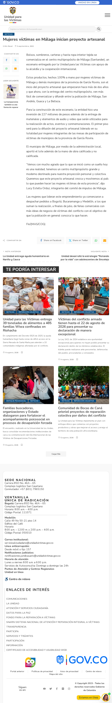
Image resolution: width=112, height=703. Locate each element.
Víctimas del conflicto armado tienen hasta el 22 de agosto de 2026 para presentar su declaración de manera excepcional (81, 326)
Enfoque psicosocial (16, 401)
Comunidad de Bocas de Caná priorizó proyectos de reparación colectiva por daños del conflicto (82, 412)
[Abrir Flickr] (63, 688)
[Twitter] (15, 60)
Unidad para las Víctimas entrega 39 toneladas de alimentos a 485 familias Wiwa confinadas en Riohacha (27, 325)
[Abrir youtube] (45, 688)
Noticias (9, 34)
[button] (18, 2)
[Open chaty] (106, 697)
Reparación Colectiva (29, 312)
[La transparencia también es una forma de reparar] (11, 91)
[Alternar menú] (107, 15)
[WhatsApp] (6, 68)
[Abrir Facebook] (57, 688)
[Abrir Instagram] (70, 688)
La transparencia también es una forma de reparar (11, 105)
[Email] (15, 68)
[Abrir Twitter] (51, 688)
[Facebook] (6, 60)
